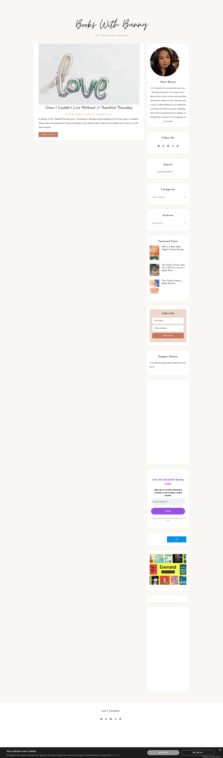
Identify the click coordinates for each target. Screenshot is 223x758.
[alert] (111, 752)
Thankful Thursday (84, 114)
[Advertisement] (168, 422)
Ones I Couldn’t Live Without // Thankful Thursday (89, 108)
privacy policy (174, 518)
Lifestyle (69, 114)
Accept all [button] (163, 752)
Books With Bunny (111, 24)
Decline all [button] (198, 752)
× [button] (220, 750)
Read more (116, 755)
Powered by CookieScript (211, 757)
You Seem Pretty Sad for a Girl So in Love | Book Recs (173, 268)
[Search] (176, 539)
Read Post (48, 134)
